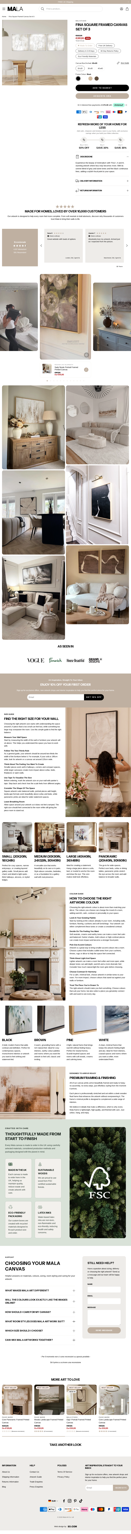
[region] (84, 245)
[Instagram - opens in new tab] (69, 1501)
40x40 (100, 68)
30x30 (90, 68)
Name (90, 1284)
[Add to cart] (86, 370)
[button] (70, 9)
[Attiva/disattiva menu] (4, 9)
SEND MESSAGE (104, 1330)
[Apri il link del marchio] (36, 660)
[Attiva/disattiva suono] (86, 355)
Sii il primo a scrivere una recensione (65, 1362)
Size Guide (125, 63)
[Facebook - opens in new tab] (64, 1501)
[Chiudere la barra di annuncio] (128, 2)
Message (92, 1307)
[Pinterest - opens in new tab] (75, 1501)
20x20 (80, 68)
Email (90, 1296)
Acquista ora (102, 96)
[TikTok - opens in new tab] (81, 1501)
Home (4, 16)
